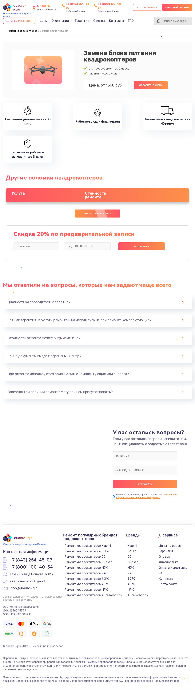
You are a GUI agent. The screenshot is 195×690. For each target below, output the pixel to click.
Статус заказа (147, 7)
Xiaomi (132, 546)
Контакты (116, 21)
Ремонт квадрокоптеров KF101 (87, 589)
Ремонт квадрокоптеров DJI (85, 556)
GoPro (132, 551)
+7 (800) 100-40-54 (31, 567)
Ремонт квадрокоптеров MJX (86, 567)
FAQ (131, 21)
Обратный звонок (177, 7)
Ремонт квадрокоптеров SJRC (87, 579)
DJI (130, 556)
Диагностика (168, 562)
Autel (131, 584)
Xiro (130, 573)
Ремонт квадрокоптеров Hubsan (88, 562)
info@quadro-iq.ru (24, 588)
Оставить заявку (150, 85)
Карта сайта (168, 584)
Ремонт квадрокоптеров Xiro (86, 573)
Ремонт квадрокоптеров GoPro (87, 551)
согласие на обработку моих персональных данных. (146, 496)
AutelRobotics (138, 595)
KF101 (132, 589)
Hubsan (133, 562)
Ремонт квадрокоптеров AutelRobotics (93, 595)
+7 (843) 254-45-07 (31, 560)
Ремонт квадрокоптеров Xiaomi (88, 546)
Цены (43, 21)
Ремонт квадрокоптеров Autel (87, 584)
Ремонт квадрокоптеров (22, 30)
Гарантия (82, 21)
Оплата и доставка (173, 567)
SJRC (131, 578)
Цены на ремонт (171, 546)
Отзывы (99, 21)
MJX (131, 567)
